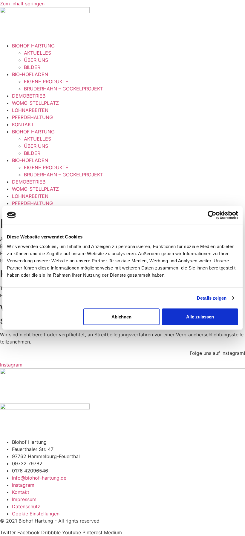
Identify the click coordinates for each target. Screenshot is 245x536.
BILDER (32, 67)
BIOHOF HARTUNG (33, 46)
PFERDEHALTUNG (32, 117)
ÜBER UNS (36, 60)
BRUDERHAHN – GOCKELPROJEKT (63, 89)
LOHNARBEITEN (30, 110)
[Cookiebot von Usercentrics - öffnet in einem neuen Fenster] (212, 215)
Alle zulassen (200, 316)
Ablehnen (121, 316)
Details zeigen (211, 298)
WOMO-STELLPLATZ (35, 103)
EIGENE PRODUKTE (46, 81)
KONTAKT (23, 124)
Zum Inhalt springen (22, 4)
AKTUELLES (37, 53)
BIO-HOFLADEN (30, 74)
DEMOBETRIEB (28, 96)
